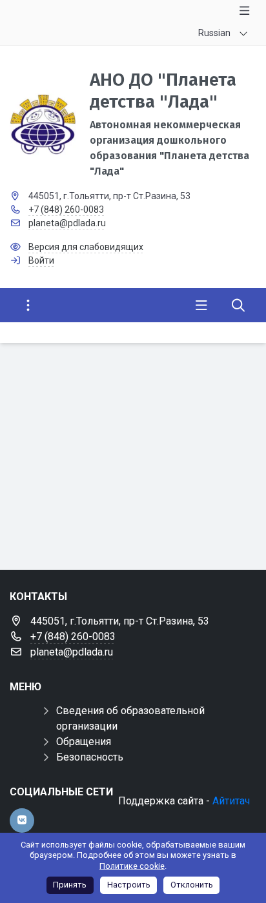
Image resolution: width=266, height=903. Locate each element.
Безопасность (89, 757)
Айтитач (231, 801)
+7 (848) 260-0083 (66, 209)
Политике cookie (132, 866)
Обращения (83, 741)
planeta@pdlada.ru (67, 223)
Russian (214, 33)
